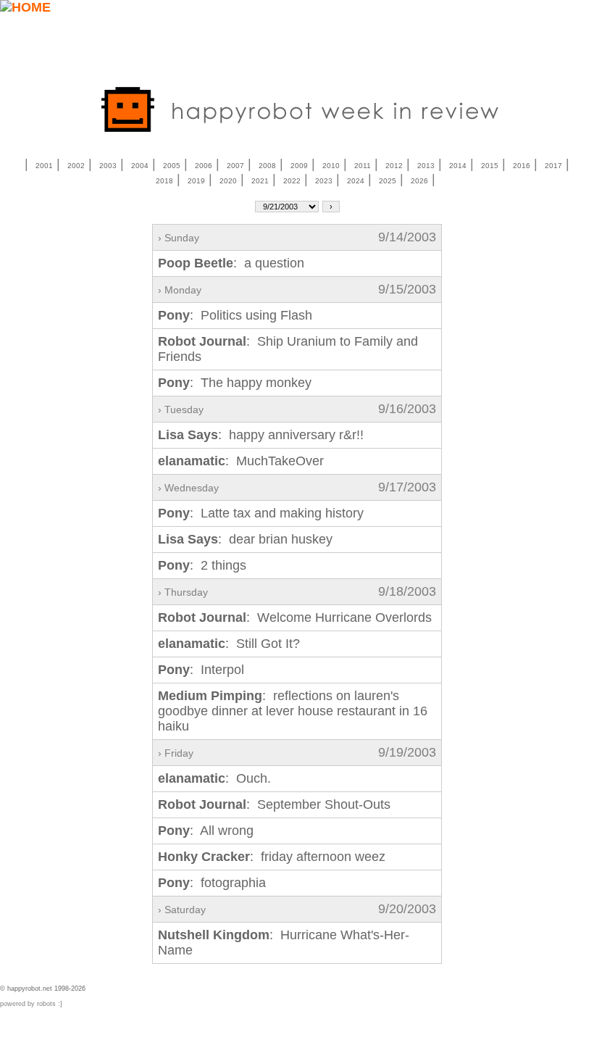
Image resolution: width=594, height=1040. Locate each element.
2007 (235, 166)
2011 (362, 166)
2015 (489, 166)
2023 (323, 181)
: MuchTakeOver (241, 461)
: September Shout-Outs (274, 804)
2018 (164, 181)
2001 (44, 166)
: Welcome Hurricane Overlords (295, 617)
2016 (521, 166)
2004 (139, 166)
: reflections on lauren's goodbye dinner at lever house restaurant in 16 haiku (292, 711)
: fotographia (212, 882)
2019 (196, 181)
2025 (387, 181)
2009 (299, 166)
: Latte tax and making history (261, 513)
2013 (426, 166)
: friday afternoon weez (271, 856)
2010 (331, 166)
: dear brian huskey (245, 539)
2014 (458, 166)
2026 (419, 181)
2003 (108, 166)
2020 (228, 181)
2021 (260, 181)
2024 (355, 181)
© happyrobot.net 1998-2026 (42, 988)
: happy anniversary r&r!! (261, 435)
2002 (76, 166)
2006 (203, 166)
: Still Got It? (229, 643)
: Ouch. (214, 778)
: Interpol (201, 669)
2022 (292, 181)
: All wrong (206, 830)
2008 (267, 166)
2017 (553, 166)
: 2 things (202, 565)
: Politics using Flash (235, 315)
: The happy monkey (234, 382)
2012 (394, 166)
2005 (171, 166)
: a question (231, 263)
